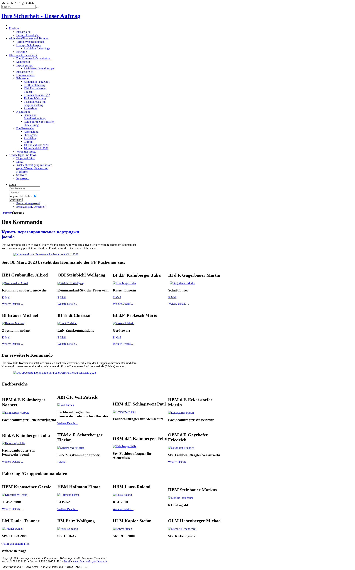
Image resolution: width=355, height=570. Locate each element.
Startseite (6, 212)
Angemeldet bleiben (20, 196)
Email (66, 561)
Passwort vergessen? (28, 203)
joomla (8, 236)
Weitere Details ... (12, 303)
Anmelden (15, 199)
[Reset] (37, 7)
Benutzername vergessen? (31, 206)
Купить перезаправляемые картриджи (40, 231)
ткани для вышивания (15, 543)
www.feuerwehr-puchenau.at (90, 561)
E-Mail (6, 297)
